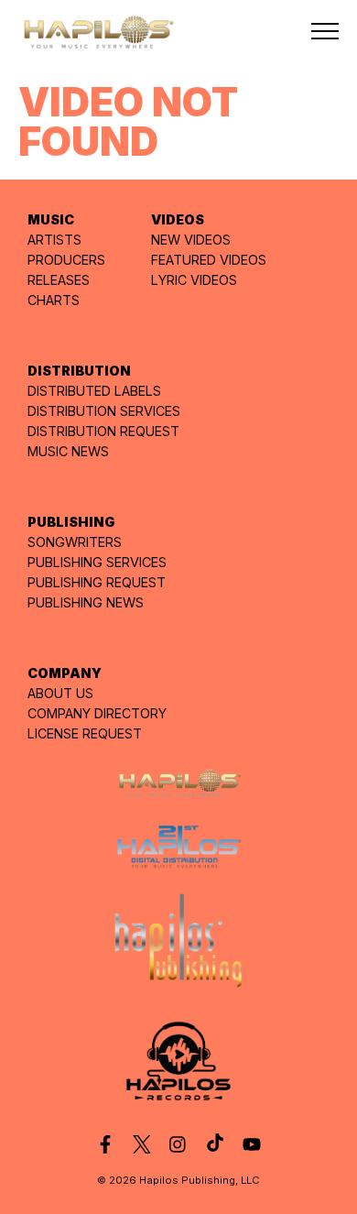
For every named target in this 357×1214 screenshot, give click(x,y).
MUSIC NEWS (68, 451)
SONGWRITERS (74, 542)
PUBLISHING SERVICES (97, 562)
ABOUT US (60, 693)
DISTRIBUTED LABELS (94, 391)
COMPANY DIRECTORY (97, 713)
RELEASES (58, 280)
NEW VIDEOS (191, 239)
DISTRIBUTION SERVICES (103, 411)
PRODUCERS (66, 260)
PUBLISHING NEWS (85, 602)
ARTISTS (54, 239)
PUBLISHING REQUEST (96, 582)
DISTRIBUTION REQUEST (103, 431)
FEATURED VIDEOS (208, 260)
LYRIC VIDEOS (194, 280)
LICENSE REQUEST (84, 733)
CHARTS (53, 300)
